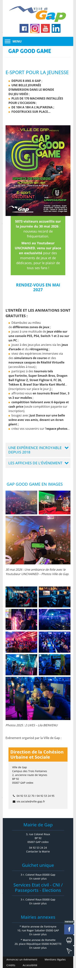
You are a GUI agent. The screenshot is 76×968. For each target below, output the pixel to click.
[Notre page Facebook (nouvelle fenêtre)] (24, 28)
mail (69, 951)
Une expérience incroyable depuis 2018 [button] (35, 450)
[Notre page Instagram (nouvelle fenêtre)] (34, 28)
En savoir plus (38, 878)
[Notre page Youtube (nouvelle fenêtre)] (45, 28)
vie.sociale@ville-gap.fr (31, 801)
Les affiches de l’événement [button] (35, 462)
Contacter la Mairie (38, 851)
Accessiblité (30, 965)
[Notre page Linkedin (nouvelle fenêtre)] (56, 28)
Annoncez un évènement (21, 959)
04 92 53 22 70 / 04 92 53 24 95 (35, 795)
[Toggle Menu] (8, 41)
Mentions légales (55, 959)
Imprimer (69, 940)
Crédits (10, 965)
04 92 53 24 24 (38, 847)
